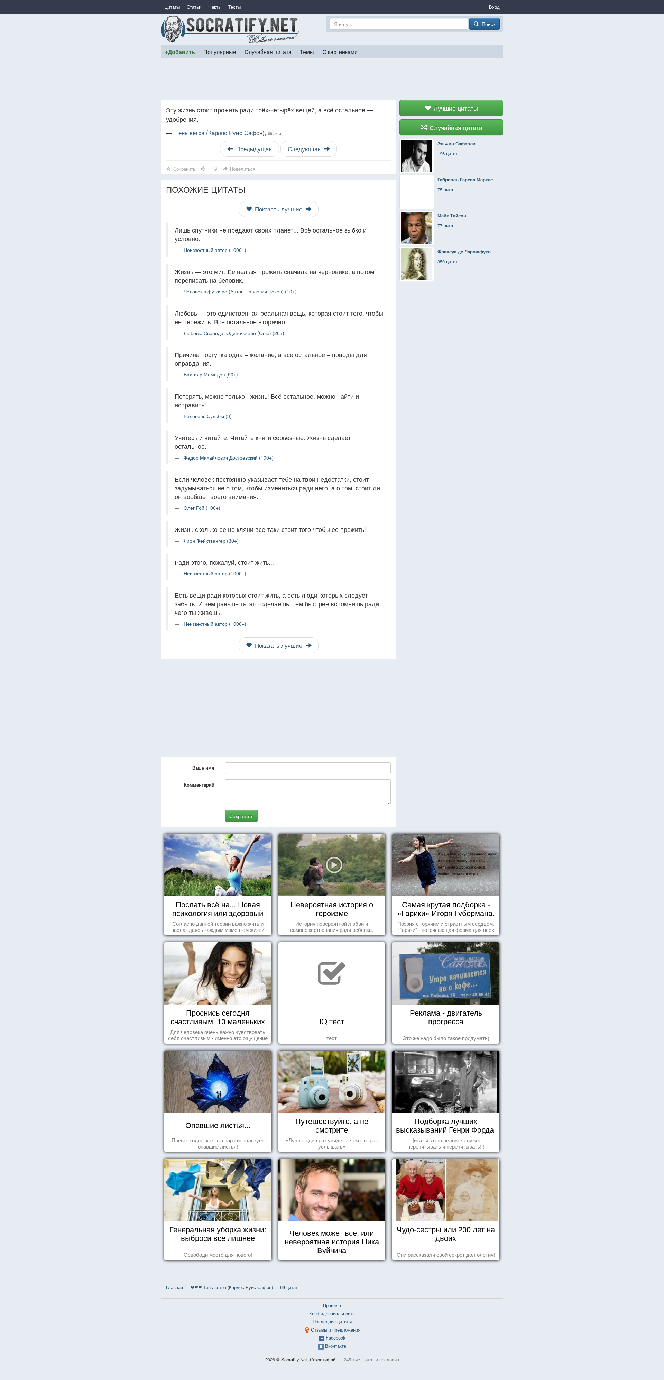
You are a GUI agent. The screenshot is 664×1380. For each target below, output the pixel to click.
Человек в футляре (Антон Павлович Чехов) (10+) (240, 291)
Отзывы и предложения (335, 1329)
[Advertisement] (332, 79)
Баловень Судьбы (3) (208, 415)
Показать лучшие (278, 209)
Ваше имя (203, 767)
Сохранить (241, 815)
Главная (174, 1287)
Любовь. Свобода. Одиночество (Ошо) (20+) (234, 332)
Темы (307, 51)
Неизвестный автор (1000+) (215, 249)
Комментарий (199, 784)
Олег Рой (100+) (202, 507)
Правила (332, 1305)
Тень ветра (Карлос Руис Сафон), (229, 132)
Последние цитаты (332, 1321)
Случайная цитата (268, 51)
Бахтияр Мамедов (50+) (211, 374)
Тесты (234, 6)
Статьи (194, 6)
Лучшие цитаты (455, 107)
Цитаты (172, 6)
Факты (214, 6)
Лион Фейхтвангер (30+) (211, 540)
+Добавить (180, 52)
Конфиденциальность (332, 1313)
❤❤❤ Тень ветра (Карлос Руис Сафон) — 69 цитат (244, 1287)
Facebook (335, 1337)
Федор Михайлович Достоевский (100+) (229, 457)
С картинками (340, 51)
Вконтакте (335, 1346)
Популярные (219, 51)
